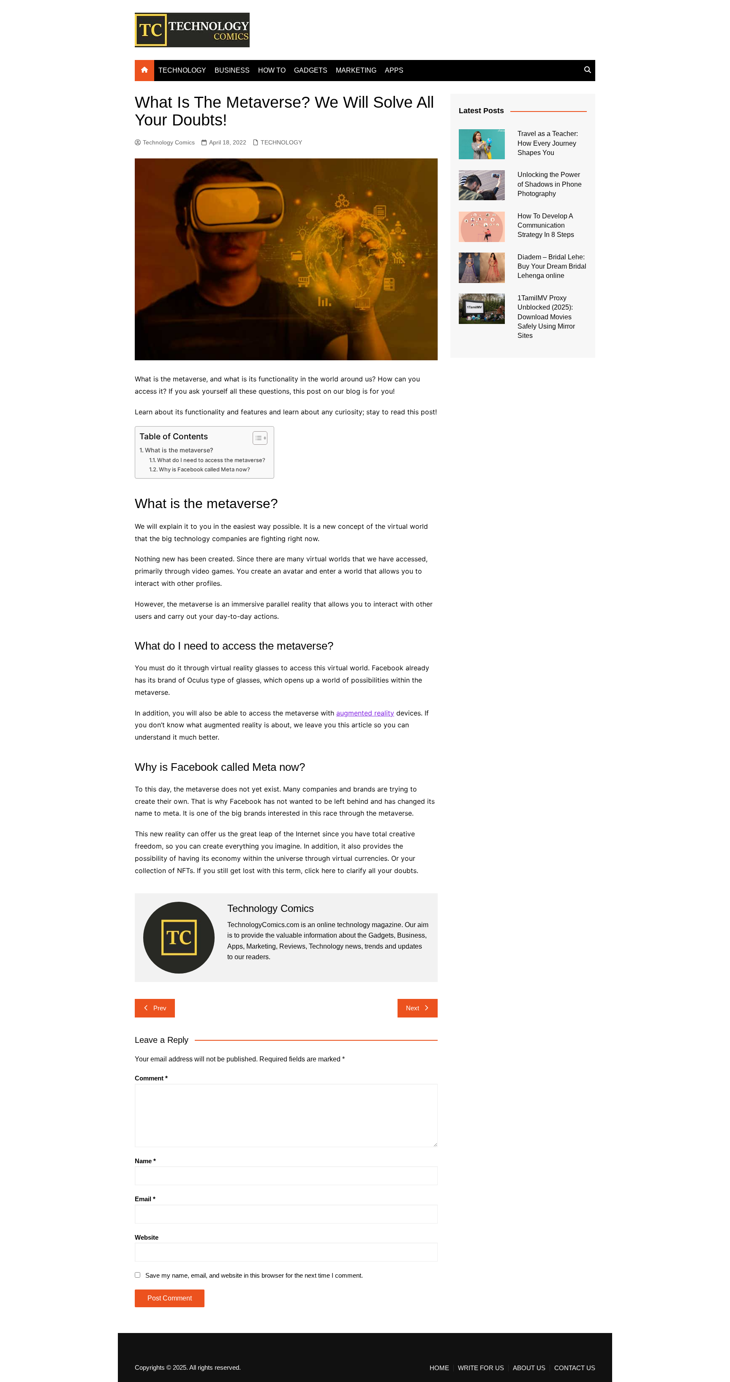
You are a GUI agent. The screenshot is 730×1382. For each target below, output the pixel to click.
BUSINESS (232, 70)
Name (145, 1160)
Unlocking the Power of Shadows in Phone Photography (550, 184)
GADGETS (310, 70)
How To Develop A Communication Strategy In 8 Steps (546, 225)
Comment (151, 1078)
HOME (439, 1368)
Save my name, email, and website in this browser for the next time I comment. (254, 1275)
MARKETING (356, 70)
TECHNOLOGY (182, 70)
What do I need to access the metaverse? (211, 460)
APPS (394, 70)
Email (145, 1198)
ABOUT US (529, 1368)
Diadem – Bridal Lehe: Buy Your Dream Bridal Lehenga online (552, 266)
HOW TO (272, 70)
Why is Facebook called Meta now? (204, 469)
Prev (159, 1008)
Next (412, 1008)
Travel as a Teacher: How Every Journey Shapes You (548, 143)
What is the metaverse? (179, 450)
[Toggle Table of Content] (255, 438)
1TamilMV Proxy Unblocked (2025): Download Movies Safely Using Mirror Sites (546, 317)
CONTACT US (574, 1368)
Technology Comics (169, 142)
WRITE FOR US (481, 1368)
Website (146, 1237)
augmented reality (365, 713)
